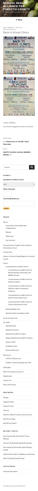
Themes (6, 410)
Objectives (10, 236)
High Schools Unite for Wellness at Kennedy (19, 454)
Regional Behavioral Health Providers (19, 338)
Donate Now (7, 252)
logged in (15, 127)
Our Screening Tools (10, 318)
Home (5, 263)
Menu (20, 20)
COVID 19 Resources (13, 359)
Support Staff (10, 342)
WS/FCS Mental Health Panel (13, 458)
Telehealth (7, 367)
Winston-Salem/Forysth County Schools (17, 415)
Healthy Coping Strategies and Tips (18, 363)
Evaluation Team (11, 346)
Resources (7, 355)
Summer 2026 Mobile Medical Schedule (17, 443)
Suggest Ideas (8, 402)
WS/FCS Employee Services (13, 372)
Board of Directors (12, 350)
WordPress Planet (10, 423)
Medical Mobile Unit (13, 309)
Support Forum (8, 406)
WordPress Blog (9, 419)
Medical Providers (12, 330)
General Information (10, 471)
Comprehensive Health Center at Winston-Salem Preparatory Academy (20, 288)
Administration (11, 326)
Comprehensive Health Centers (17, 267)
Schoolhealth (9, 29)
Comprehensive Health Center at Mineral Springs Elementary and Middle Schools (20, 272)
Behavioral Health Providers (16, 334)
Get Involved (10, 240)
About (5, 222)
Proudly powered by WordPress (14, 486)
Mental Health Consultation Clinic (17, 313)
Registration (7, 376)
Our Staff (6, 322)
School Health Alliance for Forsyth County (16, 6)
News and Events (9, 385)
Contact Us (7, 380)
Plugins (6, 398)
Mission (8, 232)
